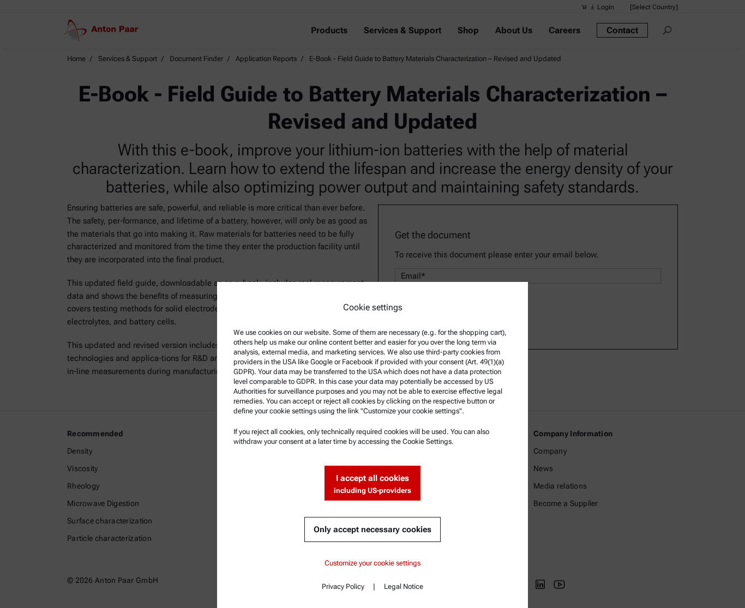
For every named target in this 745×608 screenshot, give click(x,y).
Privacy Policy (343, 586)
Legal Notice (403, 586)
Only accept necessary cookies (372, 529)
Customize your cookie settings (372, 563)
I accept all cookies (372, 484)
